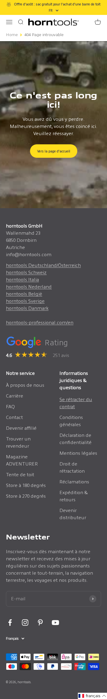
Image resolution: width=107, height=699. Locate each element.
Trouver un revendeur (18, 442)
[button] (92, 696)
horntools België (24, 293)
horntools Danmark (27, 308)
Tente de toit (20, 474)
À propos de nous (25, 385)
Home (12, 35)
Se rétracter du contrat (75, 403)
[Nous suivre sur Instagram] (25, 622)
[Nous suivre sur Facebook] (10, 622)
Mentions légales (78, 453)
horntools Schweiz (26, 272)
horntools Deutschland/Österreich (43, 265)
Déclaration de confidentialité (75, 439)
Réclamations (74, 481)
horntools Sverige (25, 301)
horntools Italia (22, 279)
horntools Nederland (29, 286)
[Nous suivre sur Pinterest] (40, 622)
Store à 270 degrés (26, 496)
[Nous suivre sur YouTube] (55, 622)
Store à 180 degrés (26, 485)
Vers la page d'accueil (53, 151)
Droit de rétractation (72, 467)
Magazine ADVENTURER (22, 460)
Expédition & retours (73, 496)
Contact (14, 417)
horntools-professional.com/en (39, 322)
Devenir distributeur (72, 514)
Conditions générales (71, 421)
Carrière (14, 395)
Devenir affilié (21, 428)
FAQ (10, 406)
